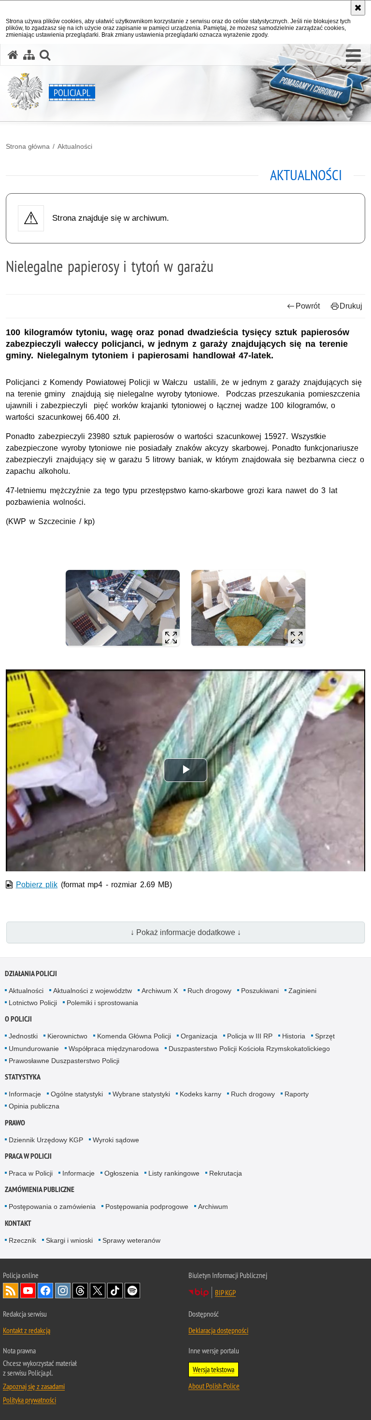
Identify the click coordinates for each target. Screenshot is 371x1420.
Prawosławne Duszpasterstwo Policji (64, 1061)
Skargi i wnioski (69, 1240)
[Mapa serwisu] (29, 55)
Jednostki (23, 1036)
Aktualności (74, 146)
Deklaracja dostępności (218, 1330)
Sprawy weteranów (131, 1240)
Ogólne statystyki (77, 1094)
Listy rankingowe (174, 1173)
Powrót (308, 306)
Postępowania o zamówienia (52, 1206)
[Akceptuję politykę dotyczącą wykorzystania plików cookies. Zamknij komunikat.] (358, 7)
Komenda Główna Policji (134, 1036)
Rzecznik (22, 1240)
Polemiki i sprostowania (102, 1003)
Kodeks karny (200, 1094)
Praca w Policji (28, 1156)
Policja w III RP (249, 1036)
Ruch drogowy (209, 990)
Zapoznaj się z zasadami (34, 1386)
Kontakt (18, 1223)
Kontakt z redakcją (26, 1330)
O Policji (18, 1019)
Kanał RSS (10, 1290)
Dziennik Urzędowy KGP (46, 1140)
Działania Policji (31, 973)
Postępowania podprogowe (146, 1206)
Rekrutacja (225, 1173)
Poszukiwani (260, 990)
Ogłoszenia (121, 1173)
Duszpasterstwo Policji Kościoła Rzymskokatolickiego (249, 1048)
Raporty (297, 1094)
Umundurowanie (34, 1048)
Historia (293, 1036)
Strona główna (28, 146)
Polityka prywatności (29, 1400)
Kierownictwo (67, 1036)
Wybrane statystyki (141, 1094)
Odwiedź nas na (28, 1290)
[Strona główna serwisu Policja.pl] (13, 55)
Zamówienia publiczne (39, 1189)
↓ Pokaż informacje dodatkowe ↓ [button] (185, 932)
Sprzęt (325, 1036)
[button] (353, 56)
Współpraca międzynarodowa (114, 1048)
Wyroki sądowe (116, 1140)
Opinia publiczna (34, 1106)
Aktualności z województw (92, 990)
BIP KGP (225, 1292)
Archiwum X (160, 990)
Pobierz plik (37, 884)
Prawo (15, 1123)
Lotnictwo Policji (33, 1003)
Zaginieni (302, 990)
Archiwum (213, 1206)
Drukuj (351, 306)
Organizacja (199, 1036)
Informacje (25, 1094)
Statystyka (23, 1077)
